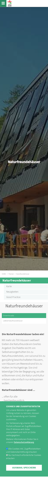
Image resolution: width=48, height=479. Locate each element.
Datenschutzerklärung (24, 442)
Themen (11, 274)
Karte (9, 286)
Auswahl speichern (24, 467)
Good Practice (13, 297)
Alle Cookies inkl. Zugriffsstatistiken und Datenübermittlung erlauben (23, 450)
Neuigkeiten (12, 292)
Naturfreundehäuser (16, 280)
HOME (4, 274)
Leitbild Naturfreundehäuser (13, 321)
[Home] (9, 3)
